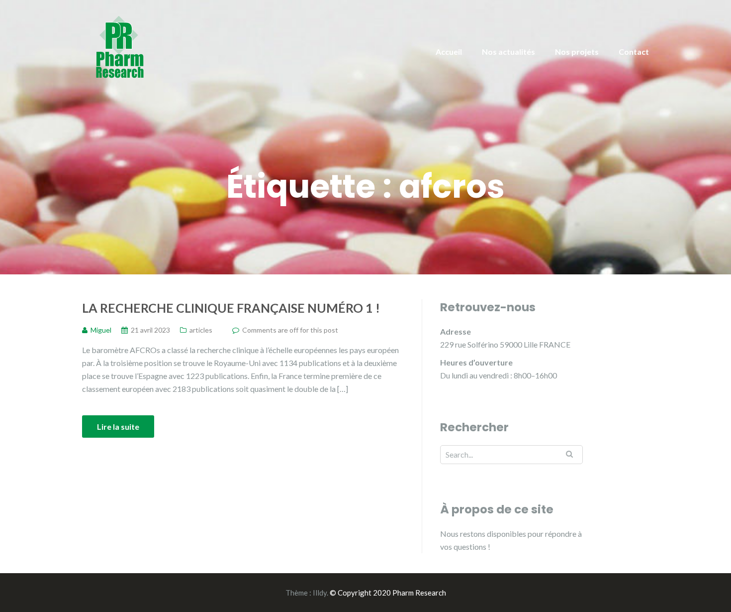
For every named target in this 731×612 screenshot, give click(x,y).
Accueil (449, 51)
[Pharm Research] (119, 46)
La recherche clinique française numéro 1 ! (231, 307)
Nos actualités (508, 51)
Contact (634, 51)
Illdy (320, 592)
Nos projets (577, 51)
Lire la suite (118, 426)
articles (200, 330)
